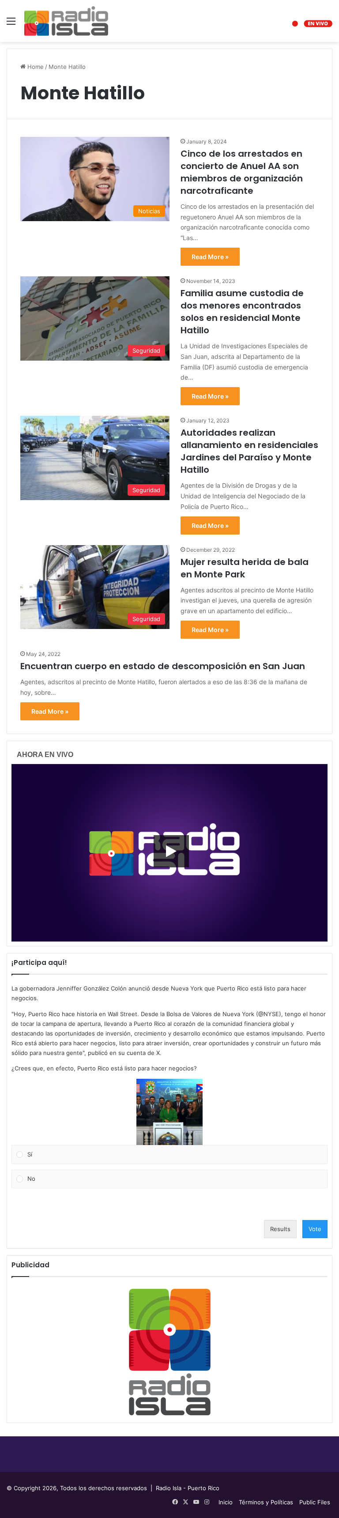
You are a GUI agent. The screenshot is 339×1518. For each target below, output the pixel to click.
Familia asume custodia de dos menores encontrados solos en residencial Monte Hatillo (242, 311)
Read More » (210, 256)
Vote (315, 1228)
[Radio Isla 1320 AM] (66, 21)
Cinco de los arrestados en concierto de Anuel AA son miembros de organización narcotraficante (242, 172)
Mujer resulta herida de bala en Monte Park (245, 568)
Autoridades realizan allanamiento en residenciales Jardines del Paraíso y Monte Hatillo (249, 451)
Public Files (314, 1502)
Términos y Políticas (266, 1502)
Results (280, 1228)
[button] (169, 1112)
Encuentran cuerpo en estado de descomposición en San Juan (162, 666)
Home (35, 66)
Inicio (225, 1502)
